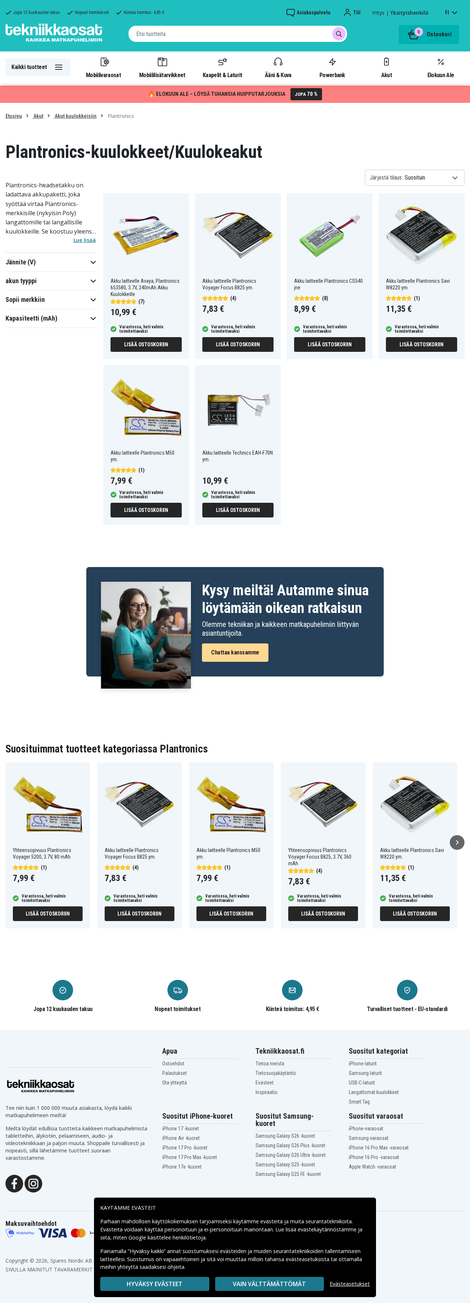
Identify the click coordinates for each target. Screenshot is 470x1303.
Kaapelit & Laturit (222, 75)
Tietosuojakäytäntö (276, 1073)
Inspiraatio (267, 1092)
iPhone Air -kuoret (181, 1138)
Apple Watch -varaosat (372, 1167)
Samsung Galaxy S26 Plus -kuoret (290, 1145)
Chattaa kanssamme (235, 652)
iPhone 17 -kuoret (180, 1128)
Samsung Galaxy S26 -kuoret (285, 1136)
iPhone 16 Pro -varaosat (374, 1157)
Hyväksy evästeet (154, 1284)
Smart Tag (359, 1102)
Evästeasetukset (350, 1283)
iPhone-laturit (363, 1063)
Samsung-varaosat (368, 1138)
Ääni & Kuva (278, 75)
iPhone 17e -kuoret (182, 1167)
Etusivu (14, 116)
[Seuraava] (457, 842)
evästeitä (272, 1221)
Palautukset (174, 1073)
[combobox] (238, 34)
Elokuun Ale (440, 75)
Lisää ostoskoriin (146, 344)
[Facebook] (14, 1183)
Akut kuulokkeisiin (75, 116)
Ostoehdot (173, 1063)
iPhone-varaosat (366, 1128)
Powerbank (332, 75)
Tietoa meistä (270, 1063)
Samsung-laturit (365, 1073)
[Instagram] (33, 1183)
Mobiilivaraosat (103, 75)
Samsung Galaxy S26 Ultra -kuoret (291, 1155)
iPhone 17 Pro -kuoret (184, 1148)
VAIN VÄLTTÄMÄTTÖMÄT (269, 1284)
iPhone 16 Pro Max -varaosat (379, 1148)
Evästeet (265, 1083)
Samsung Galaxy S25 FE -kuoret (288, 1174)
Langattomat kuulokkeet (374, 1092)
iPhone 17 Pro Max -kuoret (189, 1157)
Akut (386, 75)
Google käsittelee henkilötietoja (167, 1237)
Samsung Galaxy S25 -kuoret (285, 1164)
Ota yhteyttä (174, 1083)
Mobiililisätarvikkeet (162, 75)
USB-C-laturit (362, 1083)
